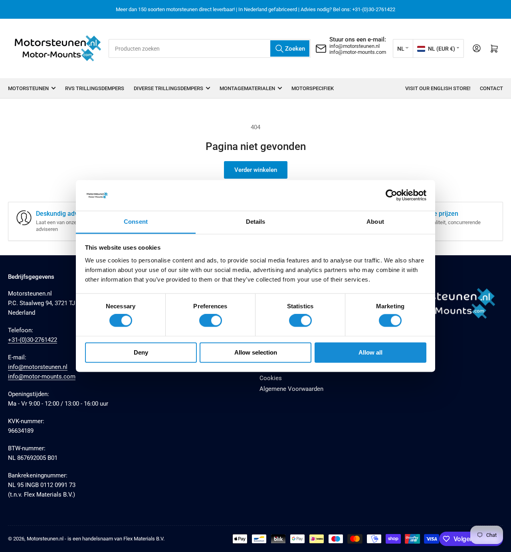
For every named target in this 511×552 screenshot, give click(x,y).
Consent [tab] (136, 221)
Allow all (370, 352)
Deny (141, 352)
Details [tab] (255, 221)
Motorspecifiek (312, 88)
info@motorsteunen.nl (354, 46)
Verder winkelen (255, 169)
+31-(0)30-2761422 (32, 339)
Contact (491, 88)
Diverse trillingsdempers (168, 88)
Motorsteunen (28, 88)
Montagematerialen (247, 88)
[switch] (210, 320)
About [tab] (375, 221)
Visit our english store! (437, 88)
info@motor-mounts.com (357, 52)
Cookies (270, 378)
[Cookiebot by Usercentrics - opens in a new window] (391, 195)
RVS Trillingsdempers (94, 88)
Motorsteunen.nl (45, 539)
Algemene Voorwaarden (291, 388)
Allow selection (255, 352)
